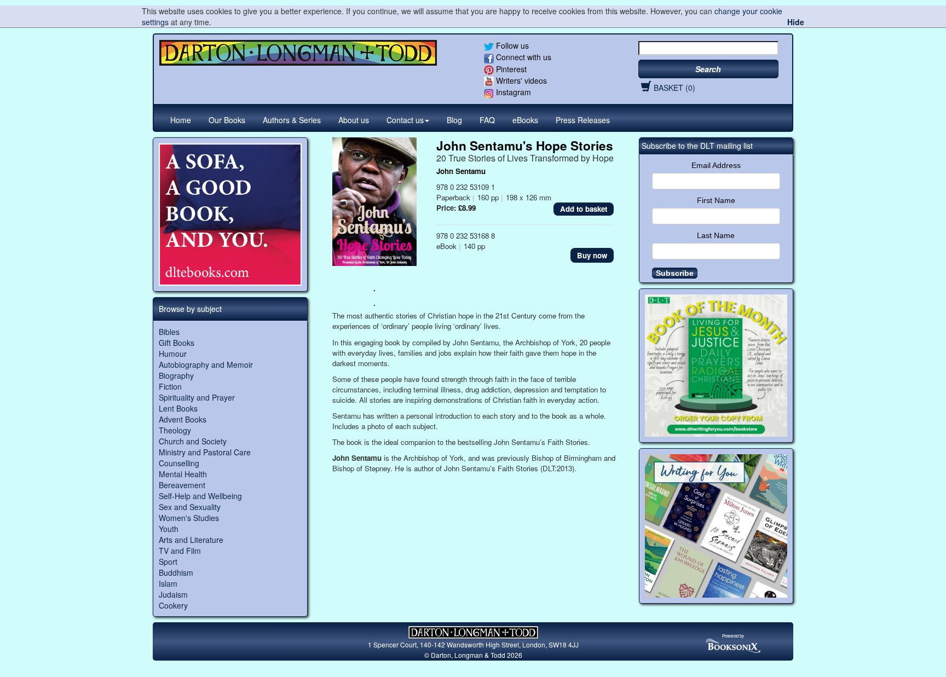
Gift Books (176, 342)
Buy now (592, 255)
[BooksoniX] (733, 645)
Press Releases (583, 119)
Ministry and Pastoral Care (205, 452)
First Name (716, 200)
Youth (168, 528)
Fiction (170, 386)
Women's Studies (189, 517)
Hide (795, 21)
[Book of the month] (716, 365)
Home (180, 119)
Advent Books (182, 419)
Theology (175, 430)
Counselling (179, 463)
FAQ (487, 119)
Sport (168, 561)
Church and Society (193, 441)
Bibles (169, 331)
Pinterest (510, 68)
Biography (176, 375)
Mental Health (183, 473)
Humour (173, 353)
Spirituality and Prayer (197, 397)
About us (353, 119)
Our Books (227, 119)
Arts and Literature (191, 539)
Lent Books (178, 408)
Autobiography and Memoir (206, 364)
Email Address (716, 165)
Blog (454, 119)
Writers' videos (520, 80)
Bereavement (182, 484)
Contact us (405, 119)
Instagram (512, 91)
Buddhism (176, 572)
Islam (168, 583)
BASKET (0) (674, 87)
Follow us (511, 45)
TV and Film (180, 550)
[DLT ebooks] (230, 214)
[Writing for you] (716, 526)
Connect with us (522, 56)
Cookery (173, 605)
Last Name (716, 235)
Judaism (173, 594)
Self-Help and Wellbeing (200, 495)
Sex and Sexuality (190, 506)
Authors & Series (292, 119)
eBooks (525, 119)
